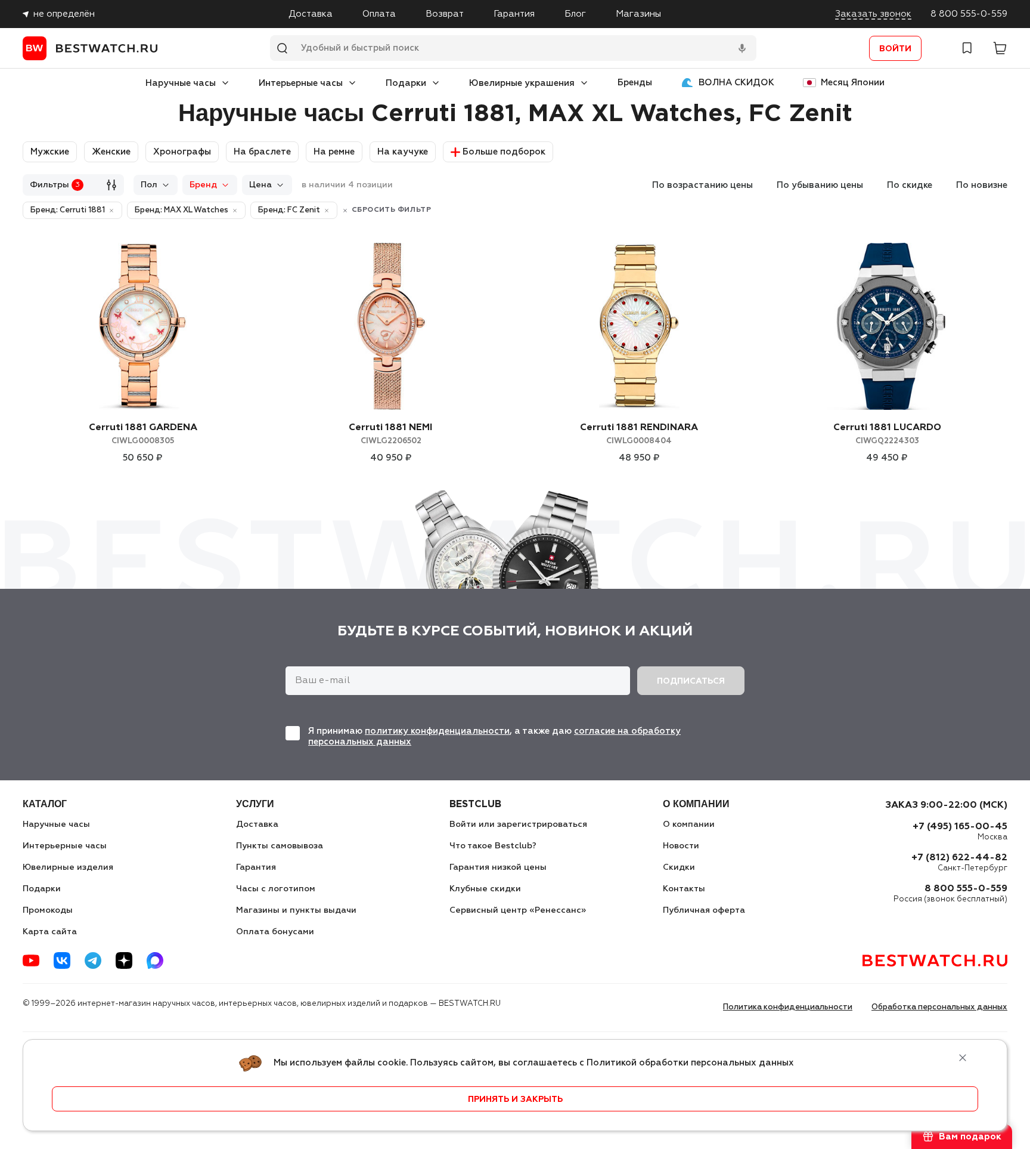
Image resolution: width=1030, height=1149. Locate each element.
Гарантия (514, 14)
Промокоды (48, 910)
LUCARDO (887, 434)
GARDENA (143, 434)
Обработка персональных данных (939, 1007)
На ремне (334, 151)
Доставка (310, 14)
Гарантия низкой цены (498, 867)
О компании (689, 824)
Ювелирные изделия (68, 867)
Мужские (49, 151)
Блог (575, 14)
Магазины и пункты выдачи (296, 910)
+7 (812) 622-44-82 (959, 858)
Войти (895, 49)
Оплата (379, 14)
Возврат (445, 14)
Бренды (635, 82)
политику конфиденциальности (437, 731)
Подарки (406, 83)
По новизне (981, 185)
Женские (111, 151)
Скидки (679, 867)
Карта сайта (50, 932)
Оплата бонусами (275, 932)
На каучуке (402, 151)
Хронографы (182, 151)
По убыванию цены (820, 185)
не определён (64, 14)
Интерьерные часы (301, 83)
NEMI (391, 434)
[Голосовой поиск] (742, 48)
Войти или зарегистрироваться (518, 824)
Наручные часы (180, 83)
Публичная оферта (704, 910)
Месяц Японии (853, 82)
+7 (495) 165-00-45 (960, 827)
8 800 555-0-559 (968, 14)
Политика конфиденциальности (787, 1007)
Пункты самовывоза (279, 846)
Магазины (638, 14)
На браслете (262, 151)
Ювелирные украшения (522, 83)
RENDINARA (639, 434)
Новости (681, 846)
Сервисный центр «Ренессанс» (517, 910)
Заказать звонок (873, 14)
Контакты (684, 889)
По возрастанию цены (702, 185)
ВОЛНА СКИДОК (736, 82)
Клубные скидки (485, 889)
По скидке (909, 185)
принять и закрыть (515, 1099)
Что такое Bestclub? (492, 846)
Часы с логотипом (275, 889)
